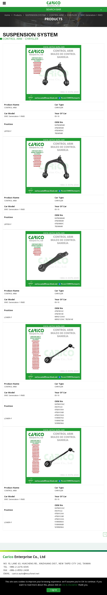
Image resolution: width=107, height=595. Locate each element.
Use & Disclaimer (70, 585)
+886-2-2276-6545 (19, 566)
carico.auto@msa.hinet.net (25, 573)
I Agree (53, 590)
